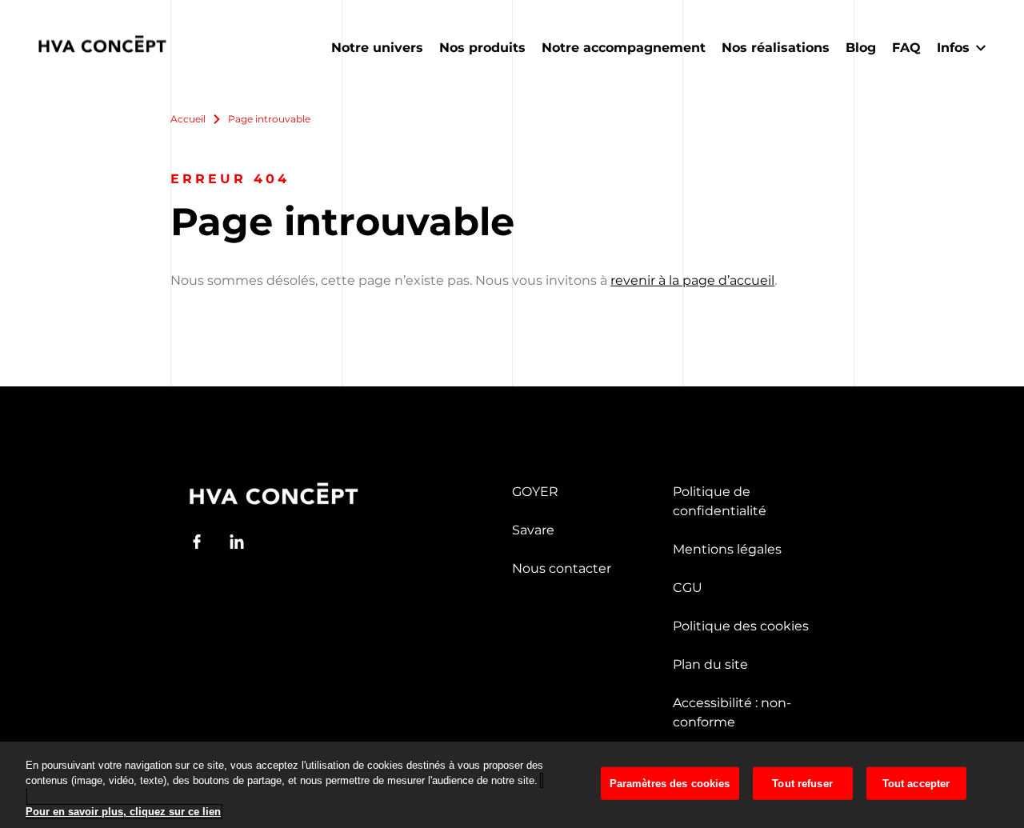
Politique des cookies (741, 626)
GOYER (535, 491)
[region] (512, 785)
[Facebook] (197, 541)
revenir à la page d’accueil (692, 280)
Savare (533, 530)
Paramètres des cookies (670, 784)
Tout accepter (916, 784)
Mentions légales (727, 549)
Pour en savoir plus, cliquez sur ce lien (123, 812)
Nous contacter (561, 568)
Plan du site (710, 664)
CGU (687, 587)
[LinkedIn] (237, 541)
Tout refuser (802, 784)
